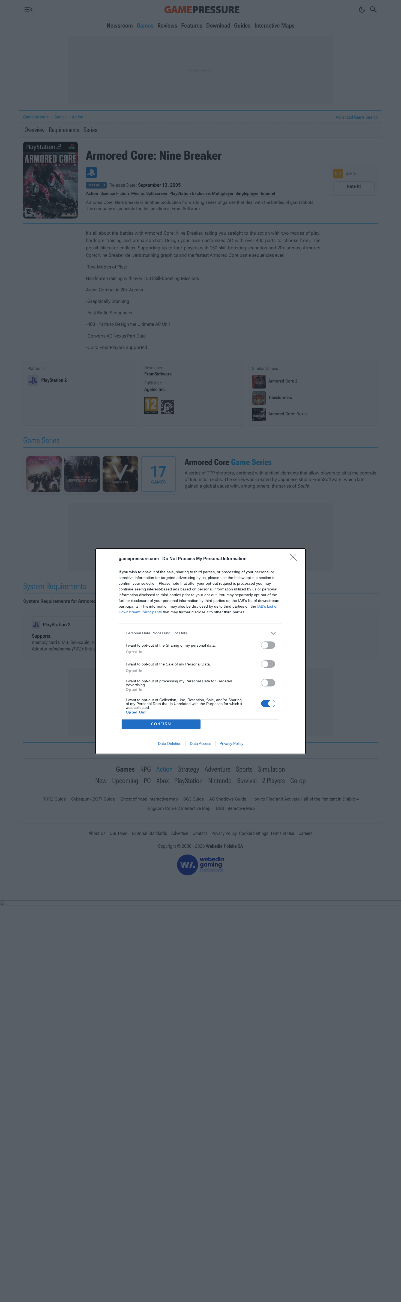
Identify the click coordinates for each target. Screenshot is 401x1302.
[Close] (295, 559)
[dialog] (200, 651)
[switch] (268, 645)
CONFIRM (161, 724)
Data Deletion (169, 743)
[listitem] (200, 633)
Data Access (200, 743)
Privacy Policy (231, 743)
